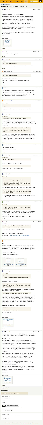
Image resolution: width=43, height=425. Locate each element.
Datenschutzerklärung (15, 422)
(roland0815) (9, 87)
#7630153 (39, 100)
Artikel (22, 1)
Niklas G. (5, 100)
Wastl (5, 71)
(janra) (7, 9)
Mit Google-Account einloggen (7, 410)
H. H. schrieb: (4, 61)
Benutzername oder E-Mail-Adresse (6, 399)
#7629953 (39, 9)
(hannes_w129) (10, 240)
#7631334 (39, 331)
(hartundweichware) (9, 71)
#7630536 (39, 145)
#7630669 (39, 221)
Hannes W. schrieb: (5, 273)
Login (40, 1)
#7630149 (39, 87)
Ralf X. (5, 201)
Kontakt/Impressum (8, 422)
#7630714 (39, 240)
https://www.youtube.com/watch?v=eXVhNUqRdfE (19, 235)
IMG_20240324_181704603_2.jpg (21, 264)
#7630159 (39, 114)
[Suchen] (37, 1)
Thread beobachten (6, 388)
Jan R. (5, 9)
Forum (26, 1)
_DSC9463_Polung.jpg (6, 382)
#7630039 (39, 59)
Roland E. (5, 87)
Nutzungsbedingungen (23, 422)
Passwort (3, 402)
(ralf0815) (7, 201)
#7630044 (39, 71)
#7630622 (39, 173)
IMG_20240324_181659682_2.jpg (8, 264)
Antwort (3, 48)
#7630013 (39, 51)
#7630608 (39, 155)
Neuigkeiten (17, 1)
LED (21, 301)
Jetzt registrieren (5, 418)
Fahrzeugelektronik (4, 4)
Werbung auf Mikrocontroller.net (33, 422)
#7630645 (39, 201)
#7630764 (39, 271)
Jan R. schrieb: (4, 176)
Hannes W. (5, 240)
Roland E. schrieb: (5, 103)
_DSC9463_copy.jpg (6, 45)
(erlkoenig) (8, 100)
